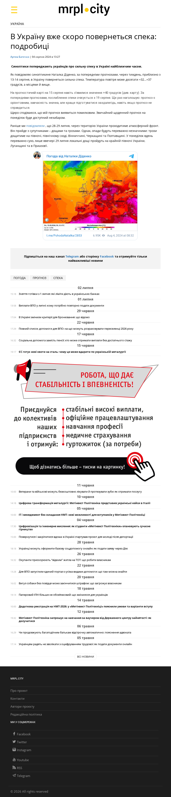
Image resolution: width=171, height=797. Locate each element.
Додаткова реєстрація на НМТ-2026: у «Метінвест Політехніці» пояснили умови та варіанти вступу (86, 606)
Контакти (17, 698)
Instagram (24, 750)
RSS (19, 768)
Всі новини (85, 656)
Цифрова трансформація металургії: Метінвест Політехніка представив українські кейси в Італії (84, 503)
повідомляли (35, 126)
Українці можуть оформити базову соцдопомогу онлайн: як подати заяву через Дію (73, 548)
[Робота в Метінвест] (85, 420)
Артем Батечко (19, 57)
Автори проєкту (22, 706)
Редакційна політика (26, 714)
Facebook (107, 256)
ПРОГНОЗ (39, 278)
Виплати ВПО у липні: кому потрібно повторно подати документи (61, 305)
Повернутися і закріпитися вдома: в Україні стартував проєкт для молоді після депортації (76, 536)
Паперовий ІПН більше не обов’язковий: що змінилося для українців (63, 594)
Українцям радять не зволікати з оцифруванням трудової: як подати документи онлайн (75, 644)
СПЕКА (58, 278)
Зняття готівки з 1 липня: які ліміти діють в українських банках (59, 293)
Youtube (23, 760)
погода (20, 278)
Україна (17, 24)
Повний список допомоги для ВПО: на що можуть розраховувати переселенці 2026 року (76, 328)
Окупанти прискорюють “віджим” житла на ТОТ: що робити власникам (65, 560)
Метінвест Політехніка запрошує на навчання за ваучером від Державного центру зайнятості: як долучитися (85, 619)
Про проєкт (19, 690)
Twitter (22, 742)
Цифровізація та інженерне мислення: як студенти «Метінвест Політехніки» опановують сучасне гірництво (84, 528)
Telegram (72, 256)
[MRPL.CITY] (84, 10)
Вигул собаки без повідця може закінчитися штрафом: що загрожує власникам (70, 583)
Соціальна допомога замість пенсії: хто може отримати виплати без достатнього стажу (75, 340)
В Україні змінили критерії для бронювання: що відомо (54, 317)
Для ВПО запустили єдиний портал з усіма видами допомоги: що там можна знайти (73, 571)
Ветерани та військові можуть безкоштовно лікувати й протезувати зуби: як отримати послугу (80, 491)
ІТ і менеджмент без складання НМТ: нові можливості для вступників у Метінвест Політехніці (82, 514)
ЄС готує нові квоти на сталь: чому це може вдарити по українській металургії (72, 351)
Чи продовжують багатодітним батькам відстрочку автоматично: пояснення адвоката (75, 632)
